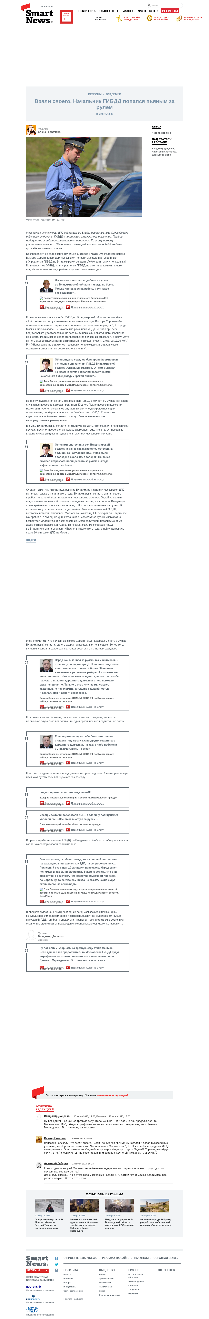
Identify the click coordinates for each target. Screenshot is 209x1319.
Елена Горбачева (49, 131)
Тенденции (133, 1289)
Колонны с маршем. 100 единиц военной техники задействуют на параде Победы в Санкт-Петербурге (84, 1225)
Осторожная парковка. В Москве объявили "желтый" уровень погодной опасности (49, 1223)
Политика (87, 11)
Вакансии (141, 1258)
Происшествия (106, 1278)
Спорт (102, 1291)
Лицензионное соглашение (40, 1290)
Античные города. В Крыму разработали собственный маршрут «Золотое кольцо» (155, 1222)
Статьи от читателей (109, 1295)
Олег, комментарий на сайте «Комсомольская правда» (70, 824)
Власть (67, 1274)
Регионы (170, 11)
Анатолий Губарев (56, 1163)
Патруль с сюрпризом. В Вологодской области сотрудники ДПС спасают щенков (119, 1223)
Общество (108, 11)
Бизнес (128, 11)
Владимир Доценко (50, 936)
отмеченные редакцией (112, 1095)
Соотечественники (73, 1291)
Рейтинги (133, 1294)
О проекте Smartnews (80, 1258)
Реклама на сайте (115, 1258)
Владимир (113, 94)
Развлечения (105, 1287)
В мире (67, 1282)
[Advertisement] (104, 53)
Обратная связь (165, 1258)
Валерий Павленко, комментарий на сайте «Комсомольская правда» (78, 797)
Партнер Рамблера (73, 1299)
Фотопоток (148, 11)
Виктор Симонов (55, 1138)
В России (68, 1278)
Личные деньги (136, 1281)
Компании (133, 1285)
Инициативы (69, 1287)
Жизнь (102, 1274)
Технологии (105, 1282)
